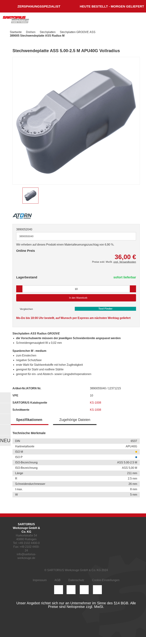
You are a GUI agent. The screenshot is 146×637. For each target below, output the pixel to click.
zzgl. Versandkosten (124, 261)
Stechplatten (48, 32)
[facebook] (84, 589)
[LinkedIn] (71, 589)
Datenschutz (76, 580)
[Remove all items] (128, 236)
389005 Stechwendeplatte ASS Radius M (37, 35)
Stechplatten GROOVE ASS (77, 32)
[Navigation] (136, 20)
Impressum (40, 580)
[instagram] (58, 589)
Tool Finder (105, 308)
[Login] (103, 20)
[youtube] (97, 589)
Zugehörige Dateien (74, 420)
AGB (57, 580)
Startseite (16, 32)
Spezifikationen (29, 420)
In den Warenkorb (78, 297)
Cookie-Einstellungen (105, 580)
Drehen (30, 32)
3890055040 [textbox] (26, 236)
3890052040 (24, 229)
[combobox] (76, 236)
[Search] (113, 20)
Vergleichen (26, 309)
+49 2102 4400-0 (29, 542)
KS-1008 (96, 402)
